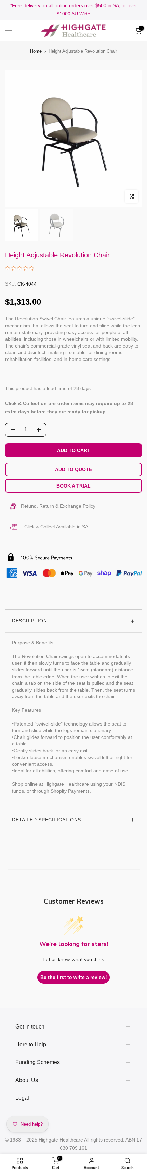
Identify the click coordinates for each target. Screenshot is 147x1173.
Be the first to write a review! (73, 977)
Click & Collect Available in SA (56, 526)
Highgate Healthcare (61, 1140)
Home (36, 51)
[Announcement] (73, 10)
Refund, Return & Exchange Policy (58, 506)
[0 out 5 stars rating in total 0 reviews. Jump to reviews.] (21, 268)
